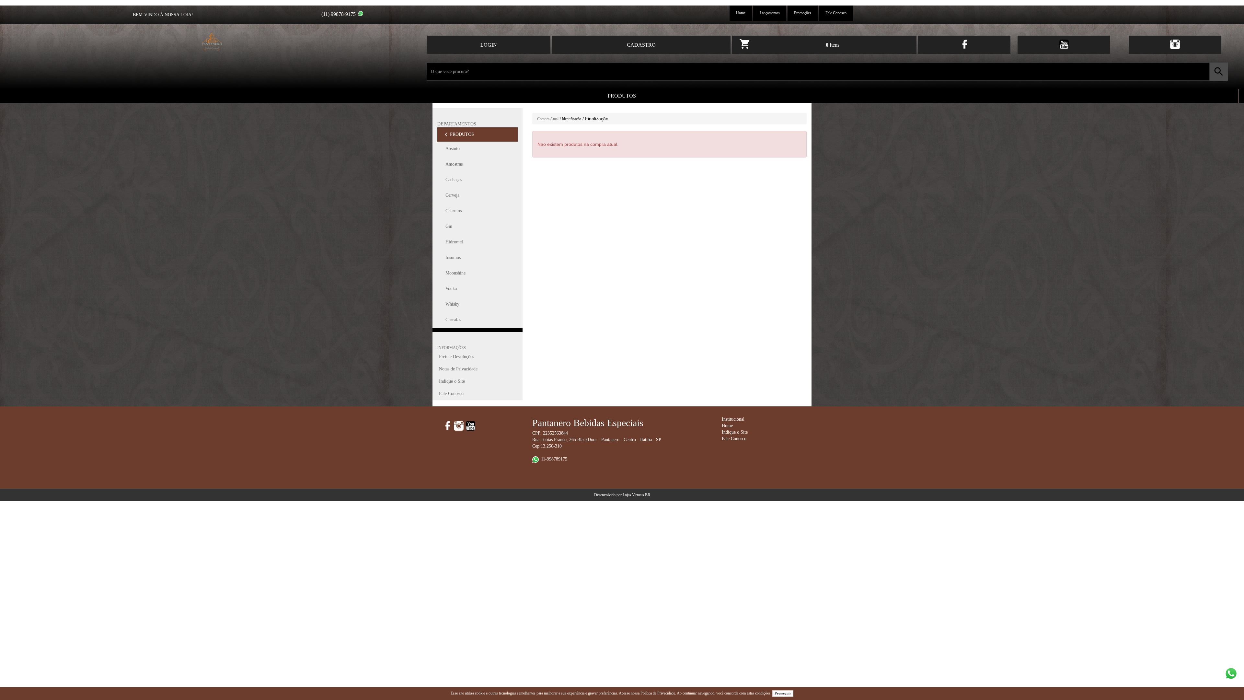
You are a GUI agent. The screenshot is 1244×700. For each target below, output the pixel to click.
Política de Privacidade (657, 693)
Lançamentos (770, 13)
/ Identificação (570, 119)
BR (647, 495)
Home (740, 13)
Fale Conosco (836, 13)
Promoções (802, 13)
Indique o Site (452, 381)
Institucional (733, 419)
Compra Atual (548, 119)
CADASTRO (641, 45)
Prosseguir (783, 693)
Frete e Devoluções (456, 356)
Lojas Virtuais (634, 495)
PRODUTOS (622, 96)
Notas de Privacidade (458, 369)
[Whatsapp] (360, 13)
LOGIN (488, 45)
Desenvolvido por (608, 495)
